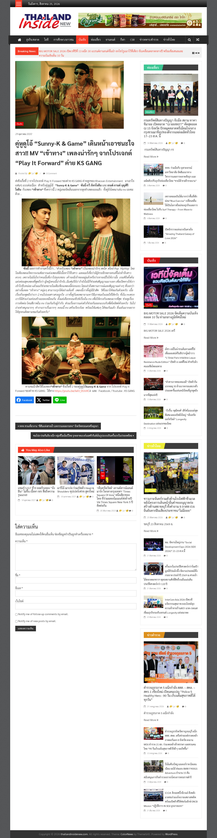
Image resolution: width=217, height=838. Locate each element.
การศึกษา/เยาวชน (64, 39)
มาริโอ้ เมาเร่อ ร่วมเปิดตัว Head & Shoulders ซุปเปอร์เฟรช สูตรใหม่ (75, 489)
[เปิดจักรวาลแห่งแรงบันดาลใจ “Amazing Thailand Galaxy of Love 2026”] (153, 231)
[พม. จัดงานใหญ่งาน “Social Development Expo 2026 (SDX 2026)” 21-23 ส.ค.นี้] (153, 544)
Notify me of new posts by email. (37, 621)
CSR (132, 39)
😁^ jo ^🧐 (43, 500)
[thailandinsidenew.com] (19, 39)
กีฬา (122, 39)
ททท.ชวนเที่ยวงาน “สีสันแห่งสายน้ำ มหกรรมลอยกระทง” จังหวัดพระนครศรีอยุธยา (58, 426)
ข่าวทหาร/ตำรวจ (149, 39)
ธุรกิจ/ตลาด (32, 39)
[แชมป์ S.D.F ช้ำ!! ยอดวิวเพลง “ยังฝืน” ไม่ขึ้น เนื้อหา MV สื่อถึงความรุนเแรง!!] (36, 470)
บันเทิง (82, 39)
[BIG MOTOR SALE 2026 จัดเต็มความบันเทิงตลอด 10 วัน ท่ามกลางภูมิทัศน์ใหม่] (171, 287)
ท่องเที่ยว (96, 39)
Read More (150, 156)
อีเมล (19, 588)
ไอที (46, 39)
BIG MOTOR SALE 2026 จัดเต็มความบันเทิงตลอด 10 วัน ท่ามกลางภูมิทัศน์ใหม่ (171, 315)
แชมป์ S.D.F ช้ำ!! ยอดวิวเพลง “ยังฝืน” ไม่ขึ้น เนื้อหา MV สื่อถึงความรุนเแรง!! (36, 491)
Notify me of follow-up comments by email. (43, 614)
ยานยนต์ (110, 39)
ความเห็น (21, 541)
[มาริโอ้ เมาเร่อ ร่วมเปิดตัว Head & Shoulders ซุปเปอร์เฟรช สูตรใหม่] (75, 470)
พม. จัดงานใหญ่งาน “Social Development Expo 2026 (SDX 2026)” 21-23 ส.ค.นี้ (180, 546)
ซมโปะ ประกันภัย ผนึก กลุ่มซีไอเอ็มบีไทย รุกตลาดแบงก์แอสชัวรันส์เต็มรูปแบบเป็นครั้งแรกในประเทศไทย (82, 435)
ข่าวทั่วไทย (169, 39)
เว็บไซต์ (19, 601)
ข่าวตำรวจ (150, 679)
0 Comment (51, 173)
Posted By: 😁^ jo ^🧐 (28, 173)
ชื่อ (17, 575)
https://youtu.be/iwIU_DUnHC (72, 390)
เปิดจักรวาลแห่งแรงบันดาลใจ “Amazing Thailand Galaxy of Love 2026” (179, 234)
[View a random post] (197, 40)
